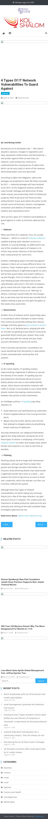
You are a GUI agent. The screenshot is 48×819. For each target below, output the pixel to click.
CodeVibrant (38, 816)
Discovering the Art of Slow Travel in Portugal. (24, 742)
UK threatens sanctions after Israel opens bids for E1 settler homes (24, 751)
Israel (6, 777)
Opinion (7, 787)
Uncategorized (10, 797)
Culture (7, 772)
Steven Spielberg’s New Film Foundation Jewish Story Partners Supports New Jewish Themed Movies (22, 582)
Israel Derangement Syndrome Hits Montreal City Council (24, 706)
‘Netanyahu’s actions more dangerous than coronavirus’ (8, 524)
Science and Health (12, 792)
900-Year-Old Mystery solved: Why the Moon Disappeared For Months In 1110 (23, 627)
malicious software (36, 238)
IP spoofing (26, 401)
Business (5, 93)
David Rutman (23, 98)
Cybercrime (23, 515)
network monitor (8, 442)
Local (6, 782)
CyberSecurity (35, 515)
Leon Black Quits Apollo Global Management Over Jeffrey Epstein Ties (22, 671)
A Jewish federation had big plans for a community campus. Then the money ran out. (24, 734)
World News (9, 802)
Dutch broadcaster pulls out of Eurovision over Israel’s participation (24, 696)
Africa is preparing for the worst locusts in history (42, 524)
